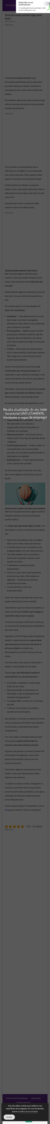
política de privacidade (28, 1111)
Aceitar (9, 1117)
